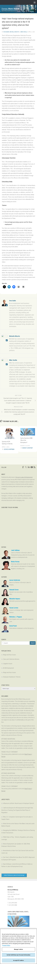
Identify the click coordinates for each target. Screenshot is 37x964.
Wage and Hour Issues (9, 655)
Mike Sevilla (24, 32)
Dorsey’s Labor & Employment (24, 477)
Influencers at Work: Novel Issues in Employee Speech (18, 803)
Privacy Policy (6, 945)
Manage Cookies (18, 949)
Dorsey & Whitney (27, 448)
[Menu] (34, 2)
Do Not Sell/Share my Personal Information (18, 955)
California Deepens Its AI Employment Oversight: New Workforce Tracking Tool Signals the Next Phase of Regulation (17, 810)
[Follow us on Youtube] (32, 467)
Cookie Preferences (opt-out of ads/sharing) (14, 875)
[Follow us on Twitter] (26, 467)
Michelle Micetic (14, 32)
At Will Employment (8, 668)
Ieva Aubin (6, 32)
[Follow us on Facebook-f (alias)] (23, 467)
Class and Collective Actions (11, 659)
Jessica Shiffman (9, 449)
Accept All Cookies (18, 960)
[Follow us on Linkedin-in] (29, 467)
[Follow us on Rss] (34, 467)
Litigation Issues (7, 663)
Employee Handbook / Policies (11, 677)
